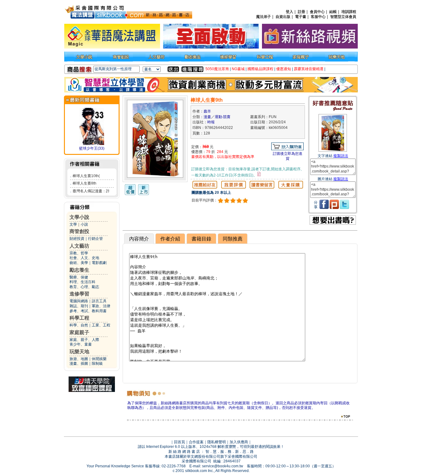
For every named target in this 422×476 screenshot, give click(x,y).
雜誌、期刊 (79, 306)
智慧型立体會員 (343, 17)
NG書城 (238, 69)
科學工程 (79, 318)
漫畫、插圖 (79, 363)
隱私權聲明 (216, 442)
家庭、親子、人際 (84, 340)
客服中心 (318, 17)
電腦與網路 (79, 301)
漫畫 (207, 117)
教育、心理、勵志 (84, 287)
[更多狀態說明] (259, 174)
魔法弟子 (263, 17)
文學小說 (79, 217)
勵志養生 (79, 270)
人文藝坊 (79, 246)
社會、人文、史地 (84, 258)
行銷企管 (95, 238)
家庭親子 (79, 332)
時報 (211, 122)
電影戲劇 (99, 263)
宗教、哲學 (79, 253)
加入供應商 (239, 442)
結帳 (333, 12)
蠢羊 (207, 111)
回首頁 (179, 442)
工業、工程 (101, 325)
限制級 (97, 363)
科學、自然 (79, 325)
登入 (289, 12)
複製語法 (340, 156)
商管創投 (79, 231)
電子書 (300, 17)
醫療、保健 (79, 277)
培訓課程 (348, 12)
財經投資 (77, 238)
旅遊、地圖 (79, 359)
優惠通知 (283, 69)
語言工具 (99, 301)
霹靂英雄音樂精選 (308, 69)
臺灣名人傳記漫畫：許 (91, 191)
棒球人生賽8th (84, 183)
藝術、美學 (79, 263)
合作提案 (196, 442)
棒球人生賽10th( (86, 176)
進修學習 (79, 293)
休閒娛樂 (99, 359)
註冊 (301, 12)
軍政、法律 (101, 306)
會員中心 (317, 12)
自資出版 (283, 17)
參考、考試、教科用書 (88, 311)
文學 (73, 224)
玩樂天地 (79, 351)
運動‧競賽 (222, 117)
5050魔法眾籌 (217, 69)
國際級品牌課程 (260, 69)
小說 (84, 224)
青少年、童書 (81, 344)
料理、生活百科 (82, 282)
